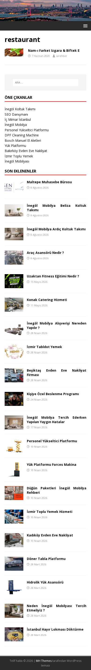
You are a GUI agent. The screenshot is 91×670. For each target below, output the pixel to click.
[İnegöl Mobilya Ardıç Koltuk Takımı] (14, 238)
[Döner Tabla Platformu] (14, 568)
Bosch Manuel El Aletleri (23, 140)
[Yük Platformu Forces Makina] (14, 474)
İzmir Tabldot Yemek (44, 347)
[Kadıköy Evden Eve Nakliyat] (14, 544)
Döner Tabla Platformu (46, 558)
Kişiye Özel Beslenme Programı (53, 394)
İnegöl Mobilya (16, 124)
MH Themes (44, 661)
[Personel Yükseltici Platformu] (14, 450)
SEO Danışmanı (16, 114)
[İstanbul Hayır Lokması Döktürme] (14, 638)
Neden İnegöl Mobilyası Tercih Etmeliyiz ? (56, 608)
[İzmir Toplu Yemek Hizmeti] (14, 521)
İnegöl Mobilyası (17, 161)
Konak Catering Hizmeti (47, 299)
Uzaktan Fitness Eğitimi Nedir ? (53, 276)
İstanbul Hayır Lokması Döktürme (55, 629)
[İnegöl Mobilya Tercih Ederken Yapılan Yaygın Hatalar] (14, 427)
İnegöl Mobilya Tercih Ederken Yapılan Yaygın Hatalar (56, 419)
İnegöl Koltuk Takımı (20, 109)
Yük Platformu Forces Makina (51, 464)
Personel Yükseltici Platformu (27, 130)
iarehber (61, 56)
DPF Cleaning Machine (22, 135)
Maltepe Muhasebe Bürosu (49, 182)
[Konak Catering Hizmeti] (14, 309)
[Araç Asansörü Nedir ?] (14, 262)
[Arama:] (45, 82)
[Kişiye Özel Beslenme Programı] (14, 403)
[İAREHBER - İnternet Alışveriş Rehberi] (45, 18)
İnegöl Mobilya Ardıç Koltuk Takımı (56, 229)
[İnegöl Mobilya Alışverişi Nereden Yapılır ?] (14, 332)
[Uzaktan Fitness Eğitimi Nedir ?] (14, 285)
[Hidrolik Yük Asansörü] (14, 591)
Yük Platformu (15, 145)
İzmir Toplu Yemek (19, 156)
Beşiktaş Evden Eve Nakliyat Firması (56, 372)
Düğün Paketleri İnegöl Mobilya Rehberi (56, 490)
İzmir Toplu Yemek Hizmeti (49, 511)
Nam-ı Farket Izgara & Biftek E (54, 50)
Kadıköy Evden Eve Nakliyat (50, 535)
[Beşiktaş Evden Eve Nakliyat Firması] (14, 379)
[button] (84, 25)
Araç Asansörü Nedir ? (45, 252)
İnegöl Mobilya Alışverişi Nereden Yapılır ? (56, 325)
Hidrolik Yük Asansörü (45, 582)
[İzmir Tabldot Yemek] (14, 356)
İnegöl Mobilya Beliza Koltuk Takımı (56, 207)
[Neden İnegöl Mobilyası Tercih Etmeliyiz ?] (14, 615)
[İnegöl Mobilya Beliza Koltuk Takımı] (14, 215)
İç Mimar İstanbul (18, 119)
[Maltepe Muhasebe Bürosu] (14, 191)
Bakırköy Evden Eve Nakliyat (26, 151)
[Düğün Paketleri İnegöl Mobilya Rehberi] (14, 497)
